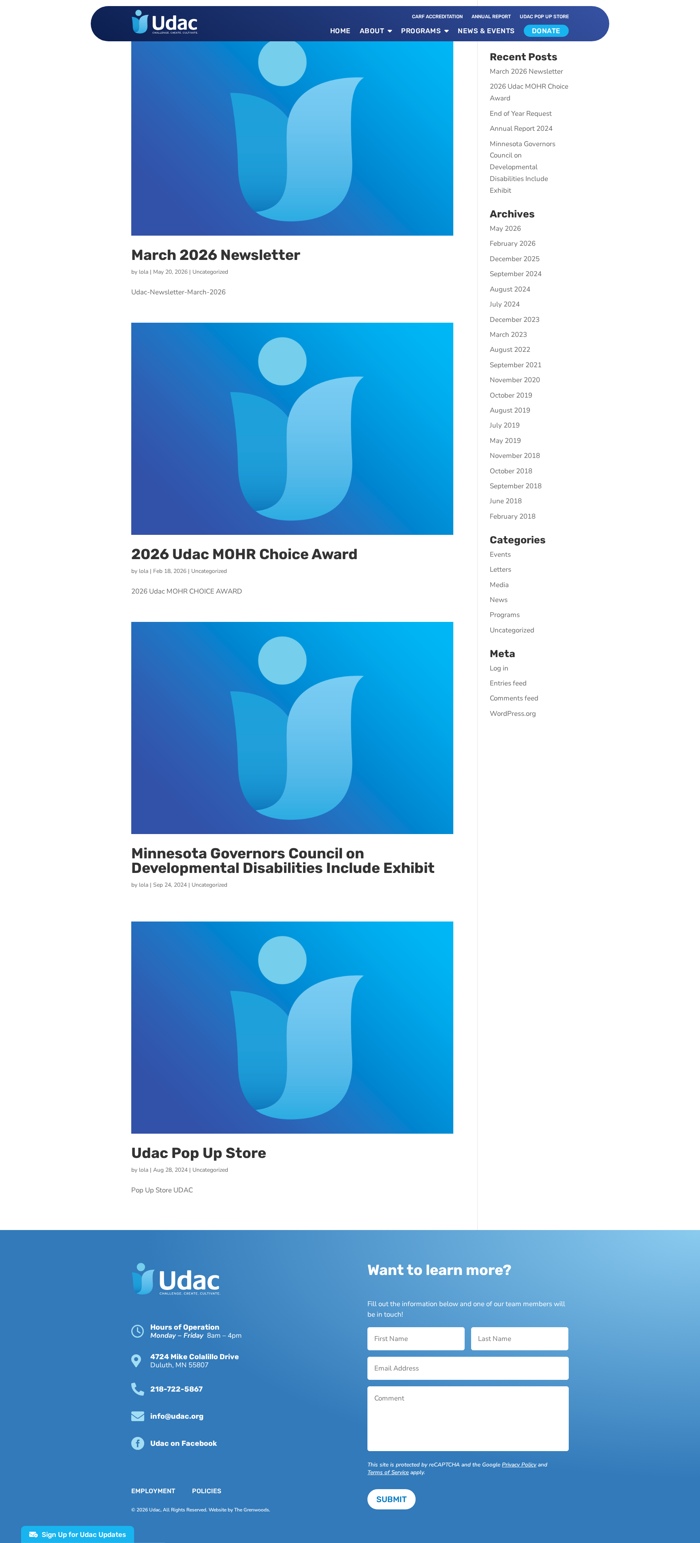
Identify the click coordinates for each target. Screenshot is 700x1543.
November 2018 (515, 455)
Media (499, 585)
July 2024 (505, 304)
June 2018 (506, 501)
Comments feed (514, 698)
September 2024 (516, 274)
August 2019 (510, 410)
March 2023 (508, 334)
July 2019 (505, 425)
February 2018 (513, 516)
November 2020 (515, 380)
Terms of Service (388, 1472)
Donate (546, 31)
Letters (500, 569)
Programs (421, 31)
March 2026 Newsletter (215, 255)
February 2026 (513, 243)
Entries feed (508, 683)
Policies (206, 1491)
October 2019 (511, 395)
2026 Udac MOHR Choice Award (244, 554)
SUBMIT (391, 1499)
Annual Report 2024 (521, 128)
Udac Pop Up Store (198, 1153)
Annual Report (491, 16)
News (499, 599)
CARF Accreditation (437, 16)
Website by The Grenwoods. (239, 1510)
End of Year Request (521, 113)
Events (500, 554)
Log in (499, 668)
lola (143, 272)
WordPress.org (513, 713)
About (372, 31)
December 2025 (515, 259)
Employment (153, 1491)
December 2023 (515, 319)
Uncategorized (210, 272)
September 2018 (516, 486)
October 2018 (511, 471)
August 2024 (510, 289)
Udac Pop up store (544, 16)
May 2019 (505, 440)
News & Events (486, 31)
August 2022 (510, 349)
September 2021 (516, 365)
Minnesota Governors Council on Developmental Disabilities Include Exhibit (283, 861)
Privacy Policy (519, 1465)
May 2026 (505, 228)
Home (340, 31)
